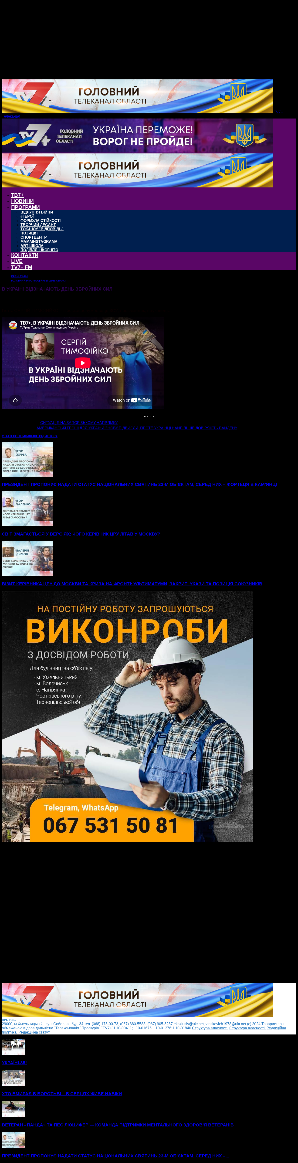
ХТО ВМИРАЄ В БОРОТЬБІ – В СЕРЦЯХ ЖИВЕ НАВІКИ (62, 1093)
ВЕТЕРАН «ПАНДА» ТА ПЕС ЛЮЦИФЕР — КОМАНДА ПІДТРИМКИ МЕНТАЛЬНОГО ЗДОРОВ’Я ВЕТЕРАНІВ (118, 1124)
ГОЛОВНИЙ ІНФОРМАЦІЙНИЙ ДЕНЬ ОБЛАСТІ (39, 280)
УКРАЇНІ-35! (14, 1062)
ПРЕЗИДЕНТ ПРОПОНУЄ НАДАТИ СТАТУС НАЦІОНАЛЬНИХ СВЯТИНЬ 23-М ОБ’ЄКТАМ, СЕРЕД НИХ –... (115, 1155)
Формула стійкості (40, 221)
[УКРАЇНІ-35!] (13, 1054)
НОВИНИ (22, 201)
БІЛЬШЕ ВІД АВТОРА (42, 436)
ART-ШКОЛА (32, 246)
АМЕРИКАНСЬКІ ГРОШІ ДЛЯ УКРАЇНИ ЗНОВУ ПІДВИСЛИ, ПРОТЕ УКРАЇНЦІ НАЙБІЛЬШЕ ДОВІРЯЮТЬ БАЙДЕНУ (137, 428)
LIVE (17, 261)
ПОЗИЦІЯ (29, 233)
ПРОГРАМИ (25, 207)
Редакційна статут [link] (34, 1032)
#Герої (27, 216)
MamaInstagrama (39, 242)
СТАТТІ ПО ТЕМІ (14, 436)
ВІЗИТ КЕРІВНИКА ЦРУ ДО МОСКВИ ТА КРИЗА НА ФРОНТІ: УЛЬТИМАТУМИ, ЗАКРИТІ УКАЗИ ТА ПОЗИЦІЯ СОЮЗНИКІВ (132, 583)
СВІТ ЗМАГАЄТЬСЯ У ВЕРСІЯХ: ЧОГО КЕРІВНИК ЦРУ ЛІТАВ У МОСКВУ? (81, 534)
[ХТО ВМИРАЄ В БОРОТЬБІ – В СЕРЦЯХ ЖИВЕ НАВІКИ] (13, 1085)
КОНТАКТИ (24, 255)
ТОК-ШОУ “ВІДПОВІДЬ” (42, 229)
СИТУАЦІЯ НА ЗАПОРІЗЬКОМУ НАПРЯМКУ (79, 423)
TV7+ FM (21, 267)
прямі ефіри (19, 276)
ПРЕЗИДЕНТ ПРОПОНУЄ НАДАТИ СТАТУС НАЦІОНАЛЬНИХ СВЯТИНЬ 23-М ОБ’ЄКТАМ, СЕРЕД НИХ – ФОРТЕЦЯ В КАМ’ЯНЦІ (139, 484)
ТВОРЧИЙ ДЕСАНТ (38, 225)
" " (146, 417)
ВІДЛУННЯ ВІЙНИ (36, 212)
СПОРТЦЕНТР (33, 237)
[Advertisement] (141, 913)
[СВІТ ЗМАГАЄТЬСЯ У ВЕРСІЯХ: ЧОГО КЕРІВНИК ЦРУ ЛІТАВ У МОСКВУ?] (27, 525)
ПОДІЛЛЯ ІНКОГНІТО (39, 250)
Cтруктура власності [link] (210, 1028)
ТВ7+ (17, 195)
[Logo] (137, 151)
